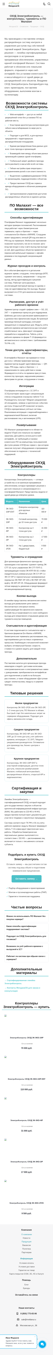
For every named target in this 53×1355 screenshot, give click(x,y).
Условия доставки (27, 1267)
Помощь (26, 1280)
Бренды (26, 1288)
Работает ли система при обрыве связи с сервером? (25, 957)
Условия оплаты (26, 1263)
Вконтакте (22, 1300)
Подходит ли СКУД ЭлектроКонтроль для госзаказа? (26, 937)
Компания (26, 1230)
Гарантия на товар (27, 1270)
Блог (26, 1284)
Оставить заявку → (26, 878)
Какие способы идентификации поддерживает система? (21, 927)
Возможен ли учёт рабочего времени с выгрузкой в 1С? (24, 947)
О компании (26, 1234)
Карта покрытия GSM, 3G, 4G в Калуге (26, 1274)
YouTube (29, 1300)
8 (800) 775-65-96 (28, 1313)
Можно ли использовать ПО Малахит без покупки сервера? (25, 917)
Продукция (26, 1241)
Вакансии (26, 1245)
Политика (26, 1249)
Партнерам (26, 1252)
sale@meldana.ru (28, 1319)
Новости (26, 1238)
